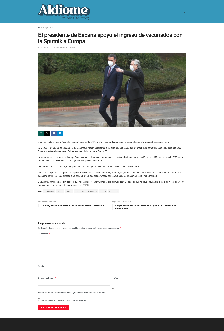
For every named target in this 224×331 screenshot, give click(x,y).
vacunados (113, 191)
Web (116, 278)
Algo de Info (48, 27)
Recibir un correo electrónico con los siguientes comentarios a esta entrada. (72, 292)
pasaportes (79, 191)
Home (40, 27)
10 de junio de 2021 (45, 47)
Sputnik (103, 191)
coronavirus (49, 191)
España (60, 191)
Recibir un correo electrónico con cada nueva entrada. (62, 300)
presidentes (92, 191)
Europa (69, 191)
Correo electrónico (47, 278)
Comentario (44, 233)
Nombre (42, 266)
